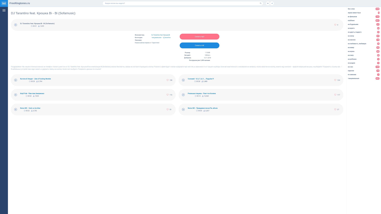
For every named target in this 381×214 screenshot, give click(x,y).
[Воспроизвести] (15, 24)
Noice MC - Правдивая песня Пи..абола (202, 108)
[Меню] (4, 10)
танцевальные (156, 37)
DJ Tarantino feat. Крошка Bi (161, 35)
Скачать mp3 (199, 37)
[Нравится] (335, 25)
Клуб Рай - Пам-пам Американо (32, 93)
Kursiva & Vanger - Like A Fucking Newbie (35, 79)
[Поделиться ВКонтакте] (268, 3)
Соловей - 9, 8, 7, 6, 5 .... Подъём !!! (201, 79)
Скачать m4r (199, 45)
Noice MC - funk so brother (30, 108)
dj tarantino (167, 37)
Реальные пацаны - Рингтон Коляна (202, 93)
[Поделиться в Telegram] (272, 3)
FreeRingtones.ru (19, 3)
